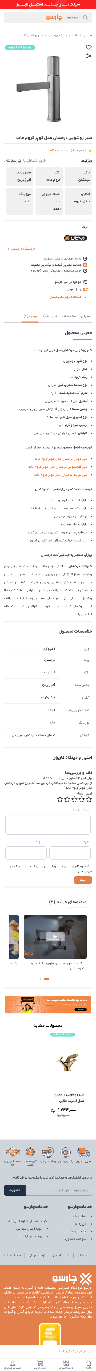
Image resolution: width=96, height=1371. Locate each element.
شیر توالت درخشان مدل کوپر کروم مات (60, 475)
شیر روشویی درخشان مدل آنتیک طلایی (69, 1097)
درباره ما (80, 1224)
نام (86, 842)
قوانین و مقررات (74, 1231)
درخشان (49, 660)
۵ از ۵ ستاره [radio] (60, 799)
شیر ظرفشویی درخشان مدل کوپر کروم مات (57, 467)
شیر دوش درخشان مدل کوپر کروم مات (60, 459)
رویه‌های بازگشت (30, 1236)
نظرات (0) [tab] (50, 316)
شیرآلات (76, 35)
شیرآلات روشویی (57, 35)
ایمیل (40, 842)
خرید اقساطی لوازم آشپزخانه (27, 1221)
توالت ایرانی (61, 1255)
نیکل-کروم (48, 697)
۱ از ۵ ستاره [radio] (89, 799)
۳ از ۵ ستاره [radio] (74, 799)
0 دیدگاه (56, 150)
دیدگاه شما (81, 810)
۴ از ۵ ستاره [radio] (67, 799)
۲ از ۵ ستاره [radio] (81, 799)
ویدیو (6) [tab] (30, 316)
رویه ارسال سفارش (29, 1229)
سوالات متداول (75, 1239)
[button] (46, 979)
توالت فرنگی (37, 1255)
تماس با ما (78, 1216)
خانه (89, 35)
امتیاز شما (84, 794)
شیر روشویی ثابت (32, 35)
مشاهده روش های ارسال (65, 297)
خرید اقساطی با (34, 160)
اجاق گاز (82, 1255)
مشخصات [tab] (69, 316)
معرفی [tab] (85, 316)
